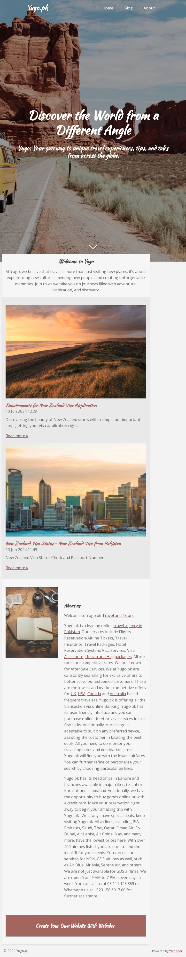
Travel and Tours (118, 615)
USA (81, 693)
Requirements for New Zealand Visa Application (51, 405)
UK (73, 693)
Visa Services (113, 650)
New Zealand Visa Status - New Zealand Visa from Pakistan (63, 543)
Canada (94, 693)
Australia (118, 693)
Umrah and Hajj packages (108, 656)
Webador (106, 926)
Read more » (17, 435)
